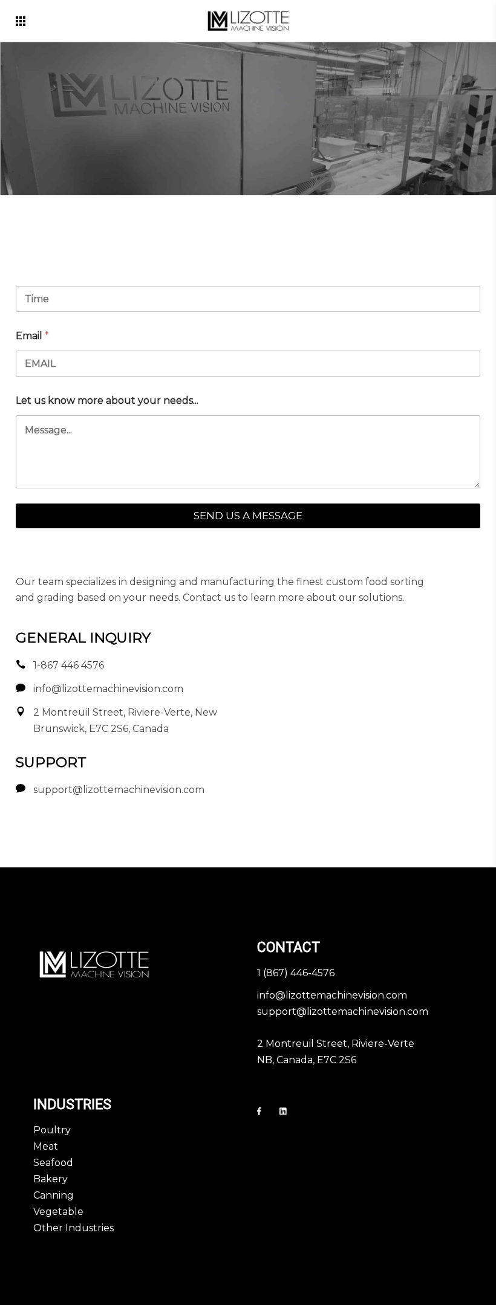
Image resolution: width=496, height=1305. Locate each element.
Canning (53, 1195)
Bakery (50, 1179)
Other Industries (73, 1228)
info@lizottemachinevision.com (332, 995)
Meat (45, 1146)
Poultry (52, 1130)
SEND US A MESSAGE (248, 516)
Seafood (53, 1162)
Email (32, 336)
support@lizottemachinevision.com (342, 1011)
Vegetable (58, 1211)
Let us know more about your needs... (107, 400)
